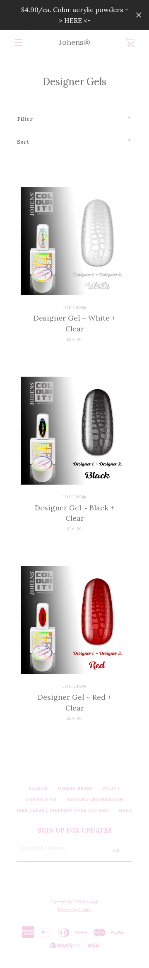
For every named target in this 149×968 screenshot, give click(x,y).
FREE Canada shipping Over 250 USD (63, 810)
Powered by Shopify (74, 909)
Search (38, 788)
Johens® (74, 42)
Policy (111, 788)
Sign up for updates (75, 830)
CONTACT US (41, 799)
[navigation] (18, 42)
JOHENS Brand (75, 788)
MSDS (125, 810)
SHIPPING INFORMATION (94, 799)
